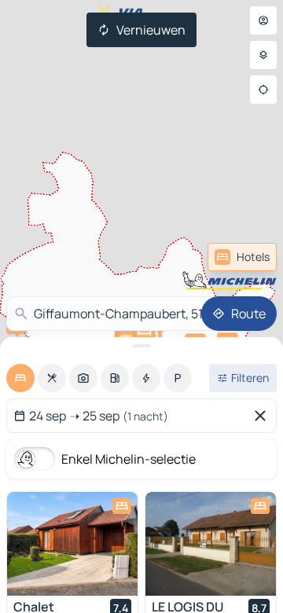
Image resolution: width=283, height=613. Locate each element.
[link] (242, 257)
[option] (20, 378)
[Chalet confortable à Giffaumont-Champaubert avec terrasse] (72, 544)
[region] (72, 544)
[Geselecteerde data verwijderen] (263, 415)
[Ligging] (263, 89)
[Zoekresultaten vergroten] (141, 345)
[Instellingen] (263, 55)
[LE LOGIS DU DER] (210, 544)
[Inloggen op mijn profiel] (263, 20)
